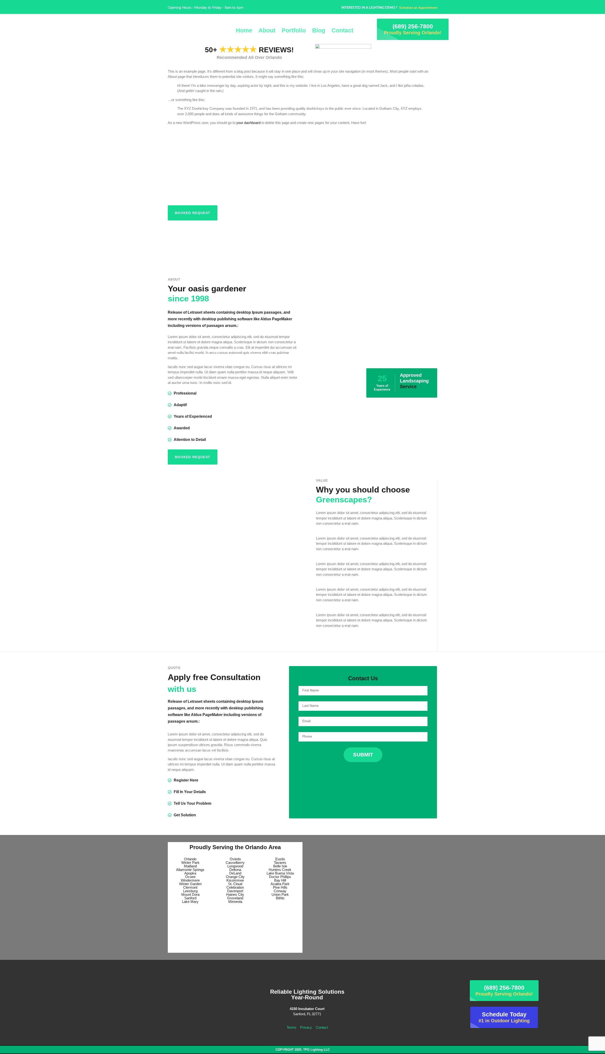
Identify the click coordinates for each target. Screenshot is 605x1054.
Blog (318, 30)
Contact (342, 30)
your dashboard (248, 123)
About (267, 30)
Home (244, 30)
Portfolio (294, 30)
